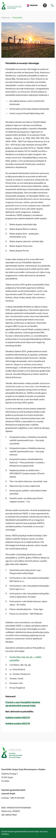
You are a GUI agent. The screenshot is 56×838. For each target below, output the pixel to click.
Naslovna (5, 18)
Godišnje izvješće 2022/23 (17, 717)
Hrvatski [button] (34, 5)
